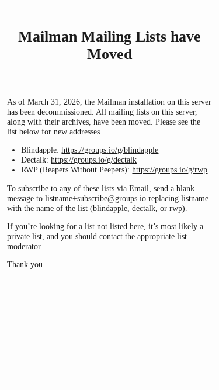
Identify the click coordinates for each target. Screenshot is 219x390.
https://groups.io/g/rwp (169, 169)
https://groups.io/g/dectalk (94, 159)
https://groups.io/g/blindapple (109, 149)
